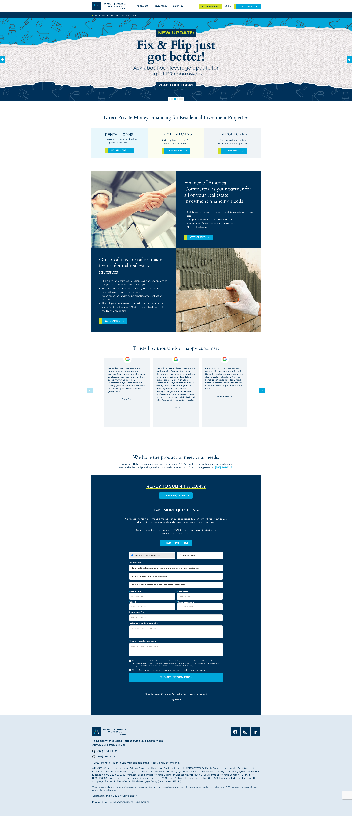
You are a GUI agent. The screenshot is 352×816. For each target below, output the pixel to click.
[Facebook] (235, 731)
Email (132, 602)
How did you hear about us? (144, 641)
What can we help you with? (144, 623)
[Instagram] (245, 731)
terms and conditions (182, 670)
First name (135, 592)
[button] (169, 99)
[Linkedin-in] (255, 731)
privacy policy (200, 670)
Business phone (185, 602)
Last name (182, 592)
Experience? (135, 563)
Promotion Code (137, 612)
